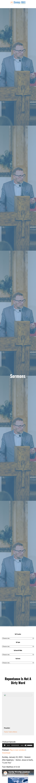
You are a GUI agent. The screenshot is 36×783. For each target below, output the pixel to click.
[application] (18, 745)
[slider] (30, 745)
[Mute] (26, 745)
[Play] (5, 745)
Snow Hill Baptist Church (18, 4)
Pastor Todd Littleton (10, 732)
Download (6, 753)
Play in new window (17, 750)
